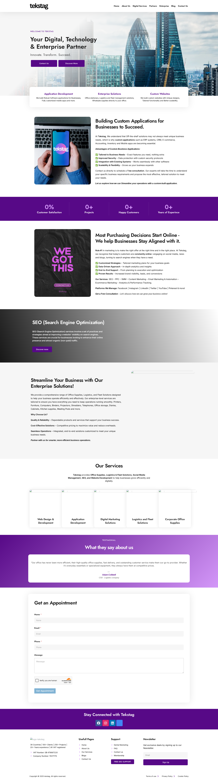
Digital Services (140, 6)
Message (38, 655)
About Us (126, 6)
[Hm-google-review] (119, 723)
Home (116, 6)
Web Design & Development (45, 521)
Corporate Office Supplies (175, 521)
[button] (122, 761)
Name (38, 614)
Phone (38, 641)
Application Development (78, 521)
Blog (173, 6)
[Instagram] (105, 723)
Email (37, 628)
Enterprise (164, 6)
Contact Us (183, 6)
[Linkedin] (112, 723)
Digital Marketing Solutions (110, 521)
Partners (153, 6)
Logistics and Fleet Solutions (142, 521)
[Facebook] (99, 723)
